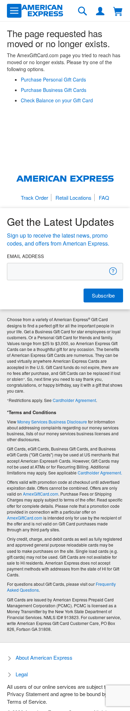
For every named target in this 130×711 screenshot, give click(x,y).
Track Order (34, 197)
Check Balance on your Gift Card (57, 100)
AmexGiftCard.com (40, 494)
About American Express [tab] (44, 657)
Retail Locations (73, 197)
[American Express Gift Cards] (42, 10)
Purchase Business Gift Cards (53, 89)
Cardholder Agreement (74, 400)
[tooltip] (113, 271)
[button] (14, 11)
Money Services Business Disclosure (52, 422)
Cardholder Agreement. (100, 473)
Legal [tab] (22, 674)
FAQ (104, 197)
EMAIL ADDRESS (25, 256)
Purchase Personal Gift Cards (53, 79)
